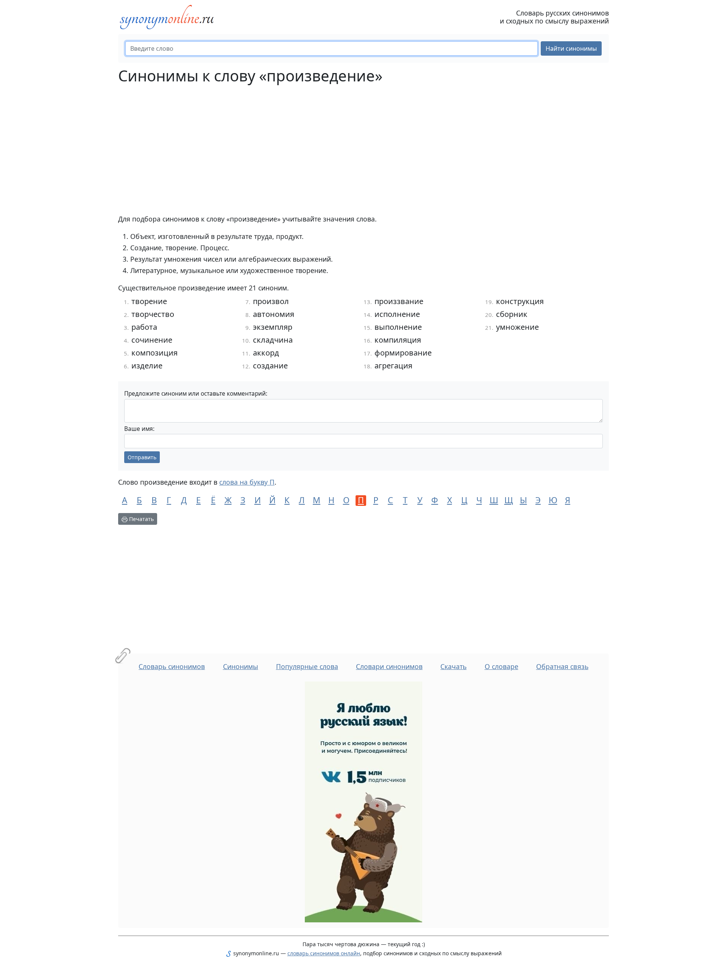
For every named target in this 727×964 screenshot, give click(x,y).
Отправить (142, 457)
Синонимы (240, 666)
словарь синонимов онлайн (323, 953)
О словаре (501, 666)
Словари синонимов (389, 666)
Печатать (141, 519)
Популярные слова (307, 666)
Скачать (453, 666)
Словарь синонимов (172, 666)
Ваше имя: (139, 429)
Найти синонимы (571, 48)
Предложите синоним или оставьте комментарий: (195, 394)
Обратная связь (562, 666)
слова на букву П (247, 482)
